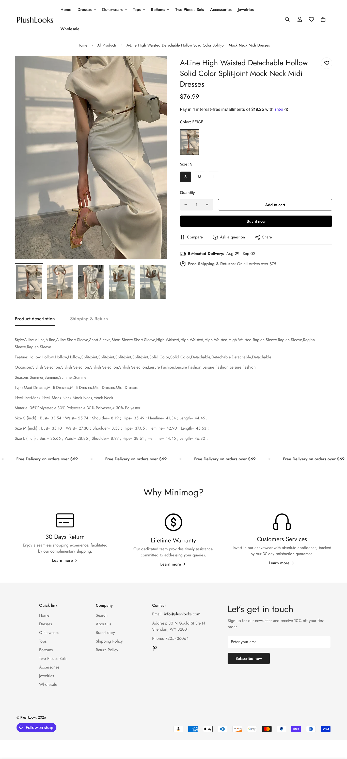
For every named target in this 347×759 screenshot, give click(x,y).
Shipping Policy (109, 641)
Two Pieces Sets (189, 9)
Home (65, 9)
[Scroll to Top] (337, 731)
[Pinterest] (154, 648)
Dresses (84, 9)
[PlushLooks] (35, 19)
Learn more (62, 560)
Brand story (105, 632)
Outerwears (112, 9)
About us (103, 624)
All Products (107, 45)
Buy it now (256, 221)
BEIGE (189, 142)
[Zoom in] (156, 67)
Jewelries (246, 9)
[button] (323, 19)
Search (101, 615)
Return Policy (107, 650)
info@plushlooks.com (182, 614)
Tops (137, 9)
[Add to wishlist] (326, 63)
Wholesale (70, 29)
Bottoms (158, 9)
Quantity (187, 192)
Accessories (221, 9)
